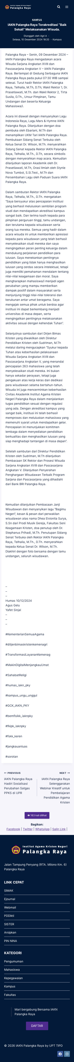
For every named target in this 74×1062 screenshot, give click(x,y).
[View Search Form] (59, 7)
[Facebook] (60, 1054)
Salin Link (59, 829)
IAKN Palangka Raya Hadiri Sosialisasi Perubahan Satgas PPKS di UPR (18, 783)
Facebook (13, 829)
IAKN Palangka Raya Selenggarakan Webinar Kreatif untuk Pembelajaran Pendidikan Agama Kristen (55, 788)
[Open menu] (67, 6)
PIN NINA (10, 941)
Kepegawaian (13, 978)
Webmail (10, 907)
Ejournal (9, 899)
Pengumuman (13, 961)
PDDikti (9, 915)
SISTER (9, 924)
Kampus (37, 19)
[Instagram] (67, 1054)
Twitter (28, 829)
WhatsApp (42, 829)
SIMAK (8, 890)
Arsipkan (10, 932)
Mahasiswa (12, 969)
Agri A (43, 35)
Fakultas (10, 995)
